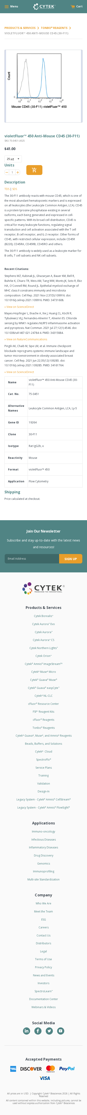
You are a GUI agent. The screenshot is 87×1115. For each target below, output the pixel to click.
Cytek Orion (43, 656)
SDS (14, 189)
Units (9, 165)
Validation (43, 783)
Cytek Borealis (43, 616)
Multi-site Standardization (43, 879)
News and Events (43, 975)
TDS (6, 189)
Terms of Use (43, 959)
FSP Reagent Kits (43, 712)
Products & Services (19, 28)
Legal (43, 951)
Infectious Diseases (43, 839)
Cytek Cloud (43, 751)
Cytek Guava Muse (43, 680)
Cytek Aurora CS (43, 640)
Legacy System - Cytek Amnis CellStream (44, 799)
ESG (43, 919)
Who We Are (43, 903)
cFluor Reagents (43, 720)
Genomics (43, 863)
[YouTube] (60, 1031)
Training (43, 775)
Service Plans (43, 768)
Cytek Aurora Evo (43, 624)
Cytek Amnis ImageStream (43, 664)
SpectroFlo (43, 759)
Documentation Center (43, 999)
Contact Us (43, 935)
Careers (44, 927)
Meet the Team (43, 911)
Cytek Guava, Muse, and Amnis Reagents (44, 736)
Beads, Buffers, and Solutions (43, 744)
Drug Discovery (43, 855)
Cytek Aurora (43, 632)
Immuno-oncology (43, 831)
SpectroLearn (44, 991)
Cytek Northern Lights (43, 648)
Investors (43, 983)
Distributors (43, 943)
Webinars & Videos (43, 1007)
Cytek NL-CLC (44, 696)
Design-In (44, 791)
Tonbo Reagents (54, 28)
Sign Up (70, 559)
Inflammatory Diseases (43, 847)
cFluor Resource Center (43, 704)
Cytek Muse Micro (43, 672)
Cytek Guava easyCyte (43, 688)
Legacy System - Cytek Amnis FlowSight (43, 807)
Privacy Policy (43, 967)
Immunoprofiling (43, 871)
